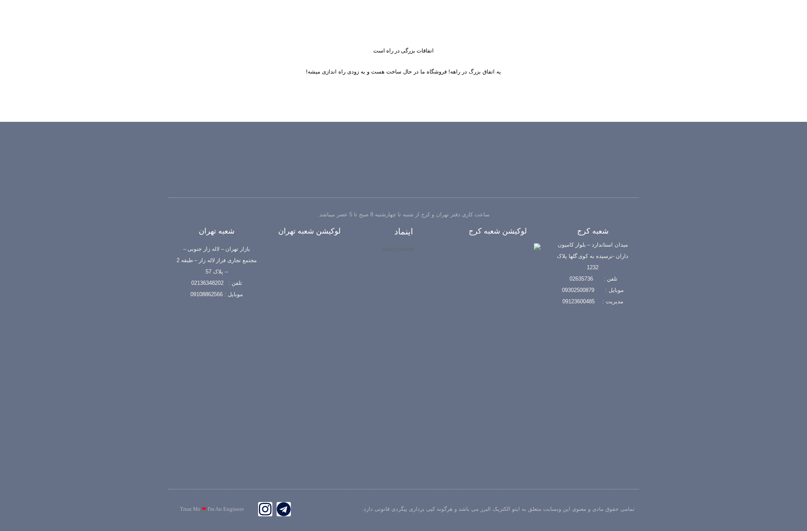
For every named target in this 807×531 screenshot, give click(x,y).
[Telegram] (284, 509)
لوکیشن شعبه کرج (498, 231)
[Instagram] (265, 509)
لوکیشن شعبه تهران (309, 231)
